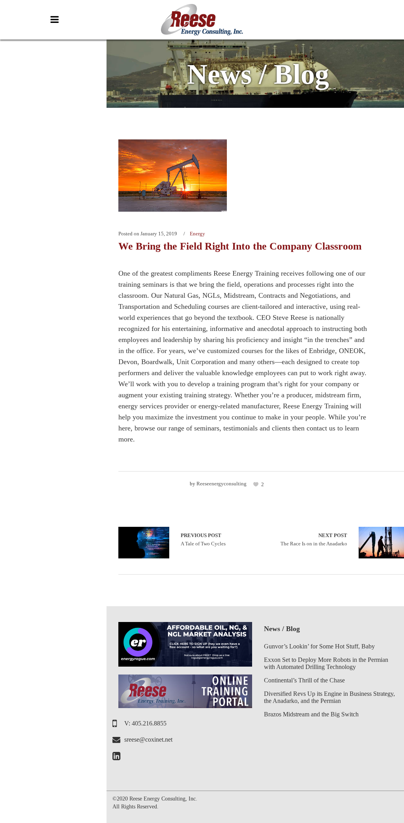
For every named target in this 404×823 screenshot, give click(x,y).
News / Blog (282, 629)
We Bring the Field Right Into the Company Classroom (240, 246)
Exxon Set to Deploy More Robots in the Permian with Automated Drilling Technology (326, 663)
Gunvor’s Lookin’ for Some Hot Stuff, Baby (319, 646)
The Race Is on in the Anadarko (314, 539)
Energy (197, 234)
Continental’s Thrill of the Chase (304, 680)
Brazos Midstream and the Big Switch (311, 714)
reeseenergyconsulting (221, 484)
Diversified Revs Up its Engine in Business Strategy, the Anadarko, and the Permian (329, 697)
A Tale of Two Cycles (143, 542)
